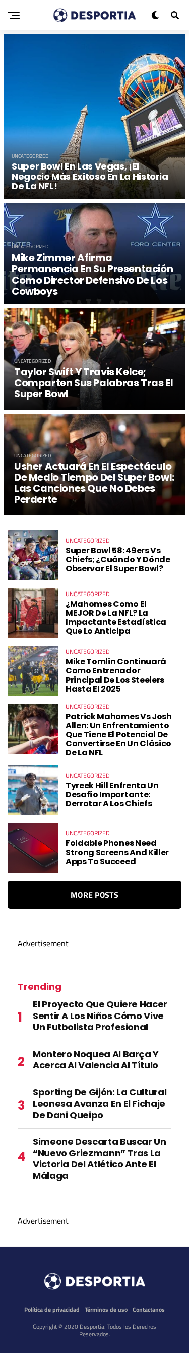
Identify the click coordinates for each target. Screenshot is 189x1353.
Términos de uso (106, 1309)
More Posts (94, 895)
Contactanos (149, 1309)
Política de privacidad (52, 1309)
